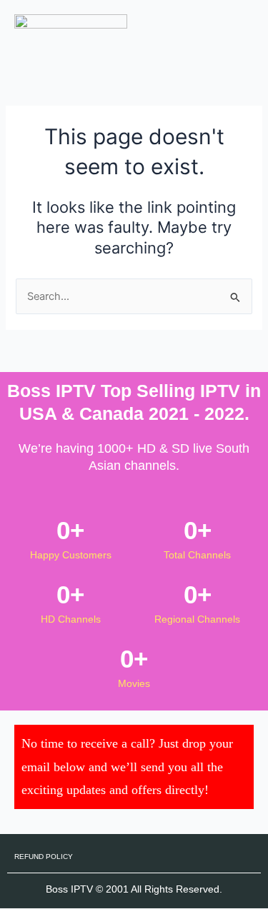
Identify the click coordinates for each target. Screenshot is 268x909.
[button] (242, 27)
